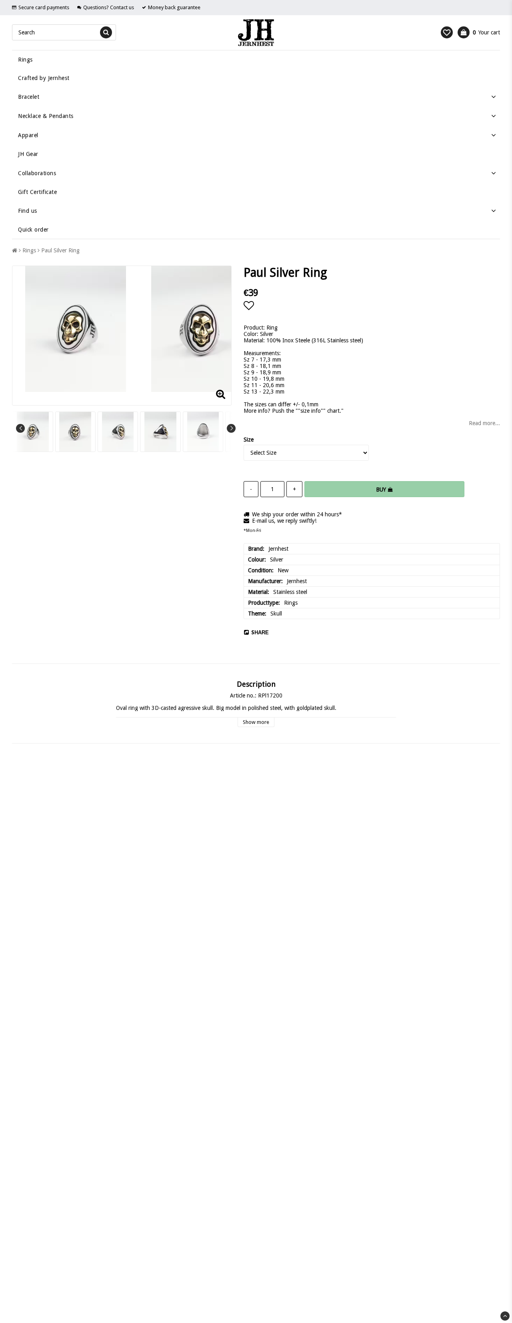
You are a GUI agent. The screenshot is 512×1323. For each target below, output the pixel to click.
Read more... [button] (484, 423)
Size (249, 439)
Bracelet (28, 97)
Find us (27, 211)
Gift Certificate (37, 192)
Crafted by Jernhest (44, 78)
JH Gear (28, 154)
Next (231, 428)
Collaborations (37, 173)
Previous (20, 428)
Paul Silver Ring (60, 250)
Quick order (33, 229)
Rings (25, 59)
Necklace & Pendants (46, 116)
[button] (447, 32)
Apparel (28, 135)
